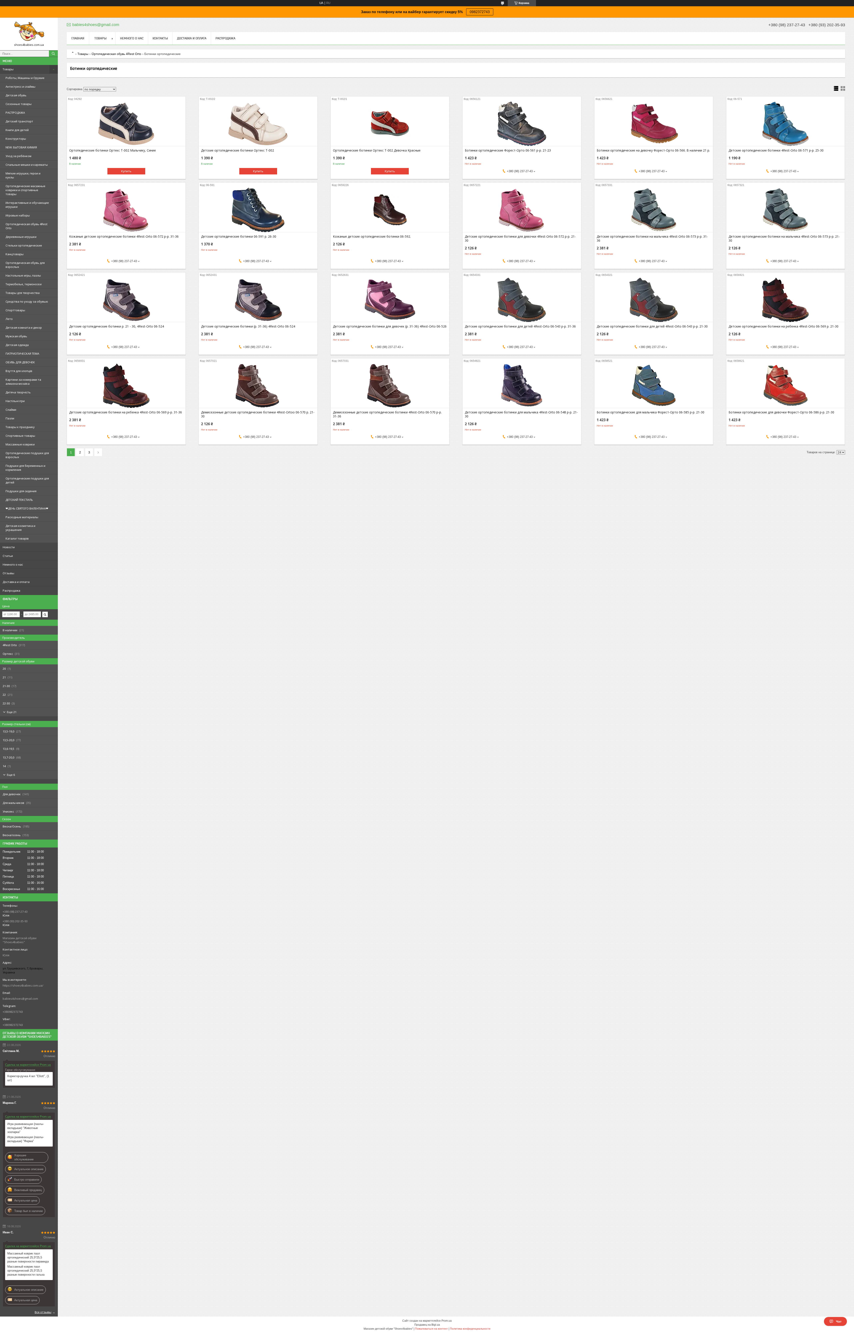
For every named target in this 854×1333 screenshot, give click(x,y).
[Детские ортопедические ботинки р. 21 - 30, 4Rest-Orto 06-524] (126, 299)
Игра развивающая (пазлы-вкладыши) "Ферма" (25, 1139)
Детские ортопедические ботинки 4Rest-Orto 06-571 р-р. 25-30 (776, 150)
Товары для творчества (23, 293)
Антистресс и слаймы (20, 87)
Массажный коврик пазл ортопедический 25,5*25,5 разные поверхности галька (25, 1270)
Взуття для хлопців (19, 371)
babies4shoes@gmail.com (20, 999)
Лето (9, 319)
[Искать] (53, 53)
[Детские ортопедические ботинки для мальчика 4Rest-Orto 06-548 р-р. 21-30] (522, 385)
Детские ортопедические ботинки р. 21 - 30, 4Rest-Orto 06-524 (116, 326)
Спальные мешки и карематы (27, 165)
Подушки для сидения (21, 491)
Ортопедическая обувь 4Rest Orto (26, 226)
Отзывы (8, 573)
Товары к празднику (20, 427)
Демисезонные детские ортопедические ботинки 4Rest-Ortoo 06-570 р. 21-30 (257, 414)
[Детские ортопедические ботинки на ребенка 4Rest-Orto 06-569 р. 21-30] (785, 299)
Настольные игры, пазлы (23, 275)
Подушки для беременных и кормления (25, 468)
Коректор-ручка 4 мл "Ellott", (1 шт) (28, 1078)
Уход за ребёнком (18, 156)
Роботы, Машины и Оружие (25, 78)
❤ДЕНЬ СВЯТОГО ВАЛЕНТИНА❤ (27, 508)
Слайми (11, 410)
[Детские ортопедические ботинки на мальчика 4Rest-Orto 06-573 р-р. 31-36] (653, 210)
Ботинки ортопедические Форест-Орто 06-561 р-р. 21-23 (508, 150)
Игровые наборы (18, 215)
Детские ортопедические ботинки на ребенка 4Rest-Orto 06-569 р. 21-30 (783, 326)
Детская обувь (16, 95)
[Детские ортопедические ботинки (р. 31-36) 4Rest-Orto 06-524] (258, 299)
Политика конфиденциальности (470, 1328)
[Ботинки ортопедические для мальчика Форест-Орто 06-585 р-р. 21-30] (653, 385)
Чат (839, 1321)
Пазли (10, 418)
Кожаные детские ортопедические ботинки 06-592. (372, 237)
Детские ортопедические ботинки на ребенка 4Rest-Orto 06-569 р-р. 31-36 (125, 412)
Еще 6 (11, 775)
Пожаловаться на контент (431, 1328)
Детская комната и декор (24, 328)
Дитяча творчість (18, 392)
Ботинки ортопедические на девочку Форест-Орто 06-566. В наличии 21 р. (653, 150)
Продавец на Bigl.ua (427, 1324)
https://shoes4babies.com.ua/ (23, 985)
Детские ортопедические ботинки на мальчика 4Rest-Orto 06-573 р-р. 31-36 (652, 239)
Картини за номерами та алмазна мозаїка (23, 382)
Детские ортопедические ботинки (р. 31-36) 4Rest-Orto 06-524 (248, 326)
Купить (126, 171)
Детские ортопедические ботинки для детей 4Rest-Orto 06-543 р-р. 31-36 (520, 326)
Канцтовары (15, 254)
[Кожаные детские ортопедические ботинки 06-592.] (390, 210)
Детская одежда (17, 345)
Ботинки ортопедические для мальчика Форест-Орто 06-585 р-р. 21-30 (650, 412)
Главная (77, 38)
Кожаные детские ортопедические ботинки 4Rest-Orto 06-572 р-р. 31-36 (124, 237)
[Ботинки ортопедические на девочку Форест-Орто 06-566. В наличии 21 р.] (653, 123)
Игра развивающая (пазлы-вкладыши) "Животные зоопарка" (25, 1128)
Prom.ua (446, 1320)
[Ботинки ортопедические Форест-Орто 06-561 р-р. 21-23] (522, 123)
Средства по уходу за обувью (27, 301)
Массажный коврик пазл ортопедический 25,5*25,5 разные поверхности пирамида (28, 1257)
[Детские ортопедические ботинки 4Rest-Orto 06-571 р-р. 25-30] (785, 123)
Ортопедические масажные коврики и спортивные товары (25, 190)
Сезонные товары (19, 104)
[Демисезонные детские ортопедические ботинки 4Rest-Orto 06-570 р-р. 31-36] (390, 385)
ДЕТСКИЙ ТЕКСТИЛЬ (19, 500)
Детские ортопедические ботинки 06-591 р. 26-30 (238, 237)
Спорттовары (15, 310)
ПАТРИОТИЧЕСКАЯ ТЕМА (22, 354)
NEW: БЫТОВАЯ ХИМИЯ (21, 147)
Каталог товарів (17, 538)
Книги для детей (17, 130)
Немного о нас (13, 564)
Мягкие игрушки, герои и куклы (23, 175)
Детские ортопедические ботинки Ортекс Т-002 (237, 150)
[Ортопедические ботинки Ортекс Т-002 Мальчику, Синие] (126, 123)
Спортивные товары (20, 436)
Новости (9, 547)
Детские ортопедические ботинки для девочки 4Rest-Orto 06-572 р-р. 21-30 (520, 239)
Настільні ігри (15, 401)
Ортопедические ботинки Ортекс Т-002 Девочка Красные (377, 150)
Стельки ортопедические (24, 245)
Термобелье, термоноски (24, 284)
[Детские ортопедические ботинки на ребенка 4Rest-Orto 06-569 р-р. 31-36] (126, 385)
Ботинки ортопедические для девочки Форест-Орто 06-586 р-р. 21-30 (781, 412)
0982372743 (480, 12)
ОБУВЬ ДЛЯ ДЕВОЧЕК (20, 362)
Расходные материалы (22, 517)
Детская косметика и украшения (20, 528)
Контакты (160, 38)
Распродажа (11, 591)
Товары (8, 69)
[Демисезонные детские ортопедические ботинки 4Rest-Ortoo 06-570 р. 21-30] (258, 385)
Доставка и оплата (16, 582)
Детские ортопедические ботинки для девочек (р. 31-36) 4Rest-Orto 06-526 (390, 326)
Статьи (8, 556)
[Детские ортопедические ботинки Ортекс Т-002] (258, 123)
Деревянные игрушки (21, 237)
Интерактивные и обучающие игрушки (27, 205)
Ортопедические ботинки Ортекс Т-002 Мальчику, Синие (112, 150)
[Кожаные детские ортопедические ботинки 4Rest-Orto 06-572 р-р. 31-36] (126, 210)
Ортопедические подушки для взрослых (27, 455)
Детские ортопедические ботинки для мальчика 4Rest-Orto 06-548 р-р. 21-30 (521, 414)
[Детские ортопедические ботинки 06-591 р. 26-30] (258, 210)
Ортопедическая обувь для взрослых (25, 265)
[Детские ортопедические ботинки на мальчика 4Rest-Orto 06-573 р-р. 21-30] (785, 210)
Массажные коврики (20, 444)
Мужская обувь (16, 336)
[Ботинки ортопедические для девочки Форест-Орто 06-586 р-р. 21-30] (785, 385)
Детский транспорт (19, 121)
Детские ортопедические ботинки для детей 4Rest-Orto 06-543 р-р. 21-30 (652, 326)
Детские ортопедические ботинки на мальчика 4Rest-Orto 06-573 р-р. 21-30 (784, 239)
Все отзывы (43, 1312)
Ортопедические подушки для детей (27, 480)
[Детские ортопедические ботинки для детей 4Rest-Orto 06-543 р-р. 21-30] (653, 299)
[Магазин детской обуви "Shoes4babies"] (28, 32)
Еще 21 (11, 712)
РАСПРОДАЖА (15, 113)
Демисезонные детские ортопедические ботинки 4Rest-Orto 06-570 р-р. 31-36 (387, 414)
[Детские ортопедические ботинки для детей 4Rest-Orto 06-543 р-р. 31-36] (522, 299)
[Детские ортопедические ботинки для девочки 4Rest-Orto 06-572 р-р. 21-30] (522, 210)
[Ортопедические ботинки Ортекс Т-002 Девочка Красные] (390, 123)
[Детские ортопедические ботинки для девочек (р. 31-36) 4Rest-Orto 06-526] (390, 299)
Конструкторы (16, 139)
